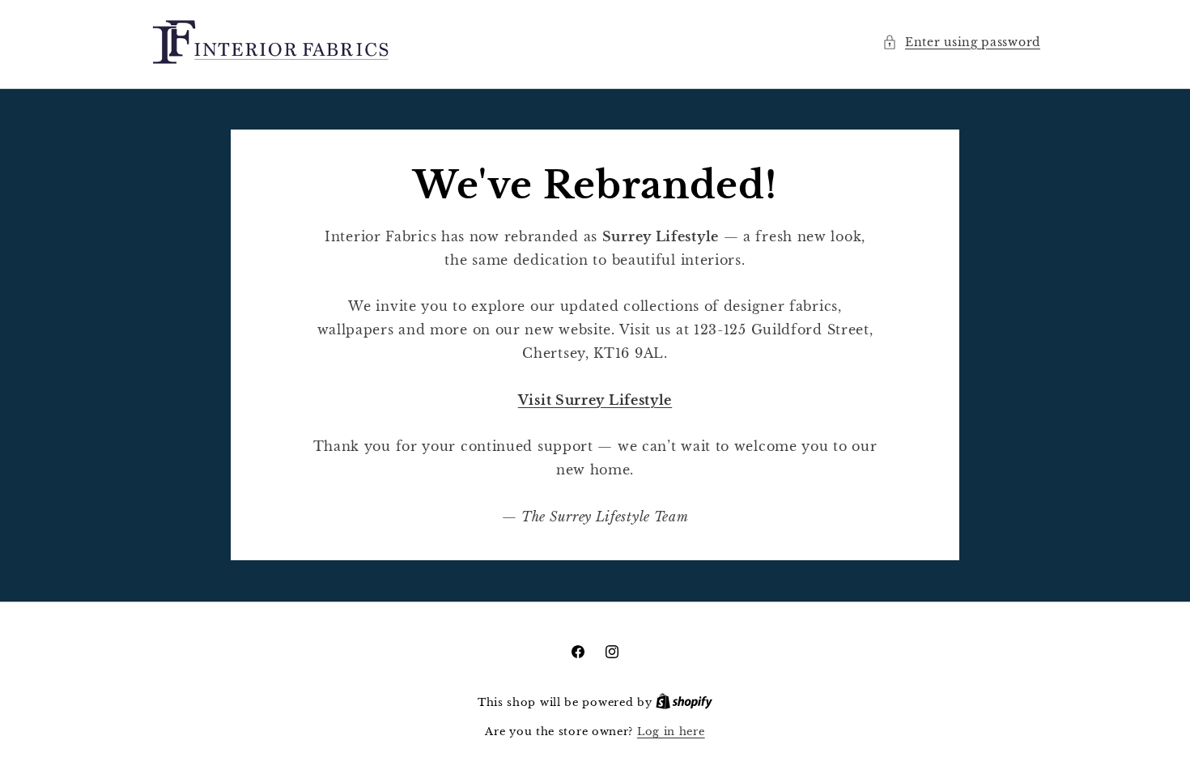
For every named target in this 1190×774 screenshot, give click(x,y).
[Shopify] (684, 702)
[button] (961, 42)
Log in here (671, 731)
